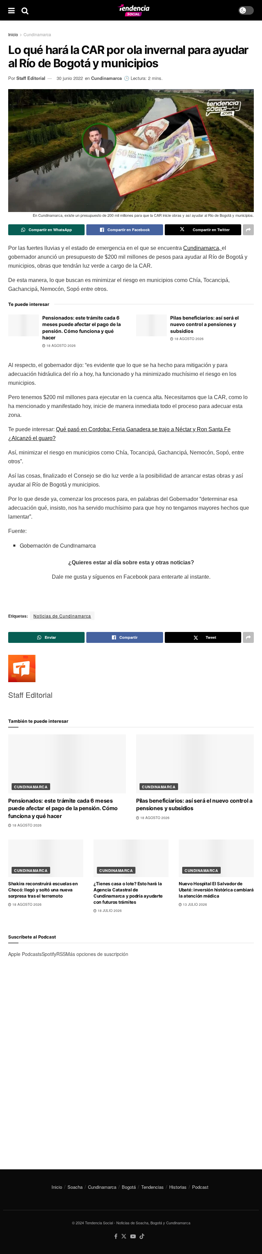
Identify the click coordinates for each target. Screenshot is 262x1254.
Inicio (13, 34)
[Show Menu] (11, 10)
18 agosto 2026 (60, 345)
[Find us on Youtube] (133, 1236)
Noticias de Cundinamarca (62, 616)
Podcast (200, 1187)
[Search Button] (24, 10)
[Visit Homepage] (133, 10)
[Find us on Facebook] (115, 1236)
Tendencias (152, 1187)
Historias (178, 1187)
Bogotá (129, 1187)
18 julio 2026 (109, 910)
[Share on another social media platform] (248, 229)
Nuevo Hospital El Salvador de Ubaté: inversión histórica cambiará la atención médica (216, 890)
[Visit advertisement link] (131, 1056)
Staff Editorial (30, 78)
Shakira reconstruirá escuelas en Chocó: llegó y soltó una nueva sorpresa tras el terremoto (43, 890)
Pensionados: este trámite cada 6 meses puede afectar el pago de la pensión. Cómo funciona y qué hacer (63, 808)
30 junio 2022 (70, 78)
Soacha (75, 1187)
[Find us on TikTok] (142, 1236)
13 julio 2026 (194, 904)
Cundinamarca (37, 34)
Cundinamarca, (202, 248)
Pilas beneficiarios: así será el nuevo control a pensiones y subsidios (204, 324)
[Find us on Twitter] (124, 1236)
